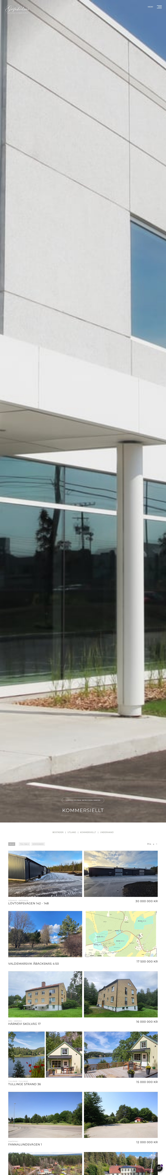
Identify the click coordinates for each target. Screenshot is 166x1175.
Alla (11, 844)
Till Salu (24, 844)
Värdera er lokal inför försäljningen (83, 800)
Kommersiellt (88, 832)
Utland (72, 832)
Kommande (38, 844)
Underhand (107, 832)
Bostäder (58, 832)
